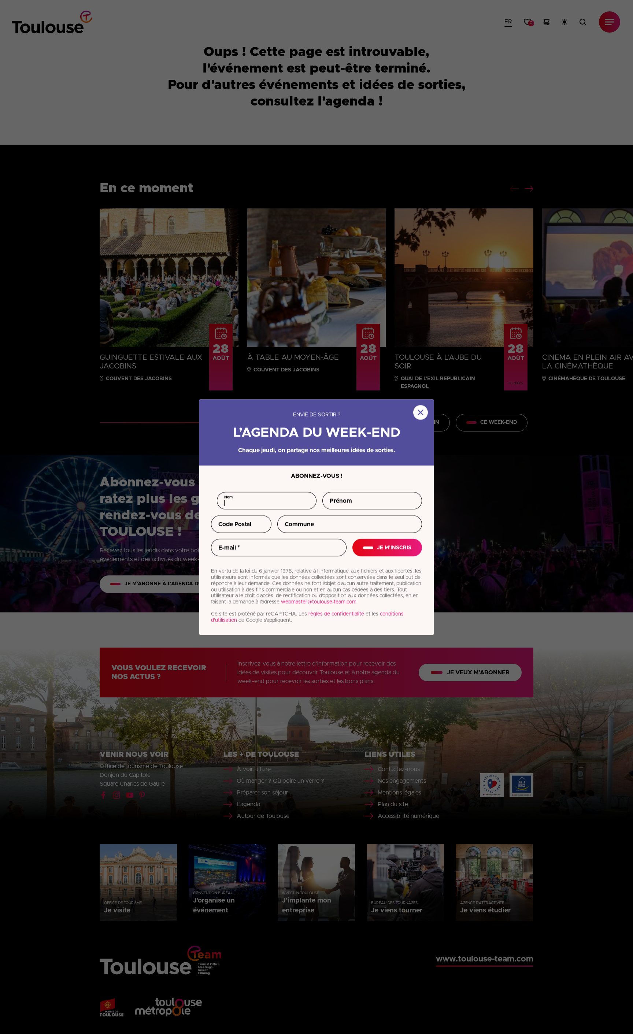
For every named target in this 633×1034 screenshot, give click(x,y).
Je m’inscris (394, 547)
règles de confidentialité (336, 613)
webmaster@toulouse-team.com (318, 601)
